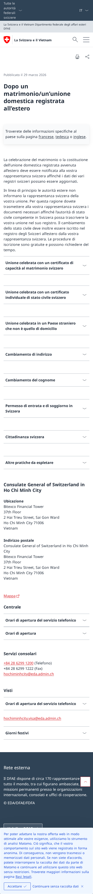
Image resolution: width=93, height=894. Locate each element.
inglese (79, 136)
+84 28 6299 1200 (18, 663)
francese (46, 136)
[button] (85, 782)
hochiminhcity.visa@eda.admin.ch (32, 718)
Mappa (10, 595)
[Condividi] (87, 57)
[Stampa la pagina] (77, 57)
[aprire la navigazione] (86, 39)
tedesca (62, 136)
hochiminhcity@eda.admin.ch (29, 673)
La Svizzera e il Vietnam (33, 40)
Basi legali (23, 876)
